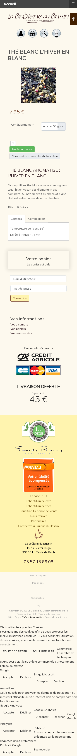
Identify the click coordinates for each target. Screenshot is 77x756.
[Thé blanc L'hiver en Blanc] (38, 85)
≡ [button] (73, 3)
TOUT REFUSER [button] (43, 651)
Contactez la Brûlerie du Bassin (38, 526)
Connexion (20, 298)
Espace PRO (38, 496)
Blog (38, 605)
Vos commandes (21, 333)
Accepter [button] (9, 677)
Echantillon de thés (38, 506)
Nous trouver (38, 516)
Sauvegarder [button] (42, 749)
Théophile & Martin (32, 617)
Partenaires (38, 521)
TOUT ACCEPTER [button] (15, 651)
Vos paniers (18, 328)
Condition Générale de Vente (38, 511)
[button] (68, 747)
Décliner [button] (25, 677)
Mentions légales (38, 575)
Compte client (37, 597)
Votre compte (19, 324)
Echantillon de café (38, 501)
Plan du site (38, 582)
